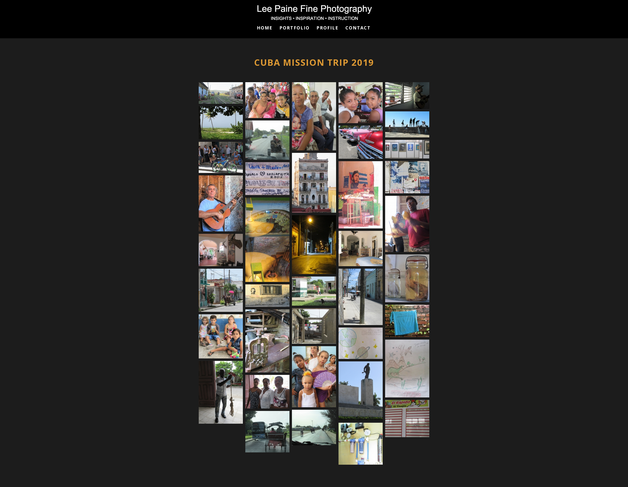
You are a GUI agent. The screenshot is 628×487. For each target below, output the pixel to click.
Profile (327, 28)
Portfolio (294, 28)
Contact (358, 28)
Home (265, 28)
